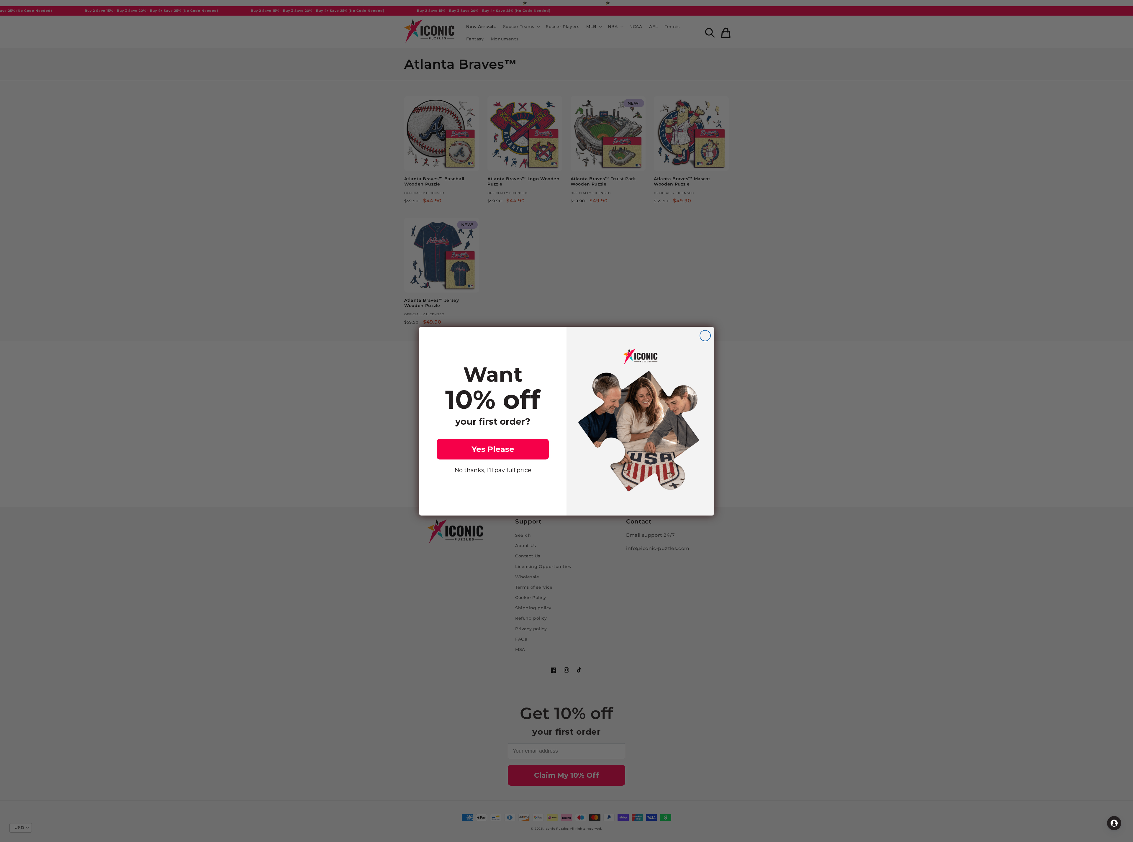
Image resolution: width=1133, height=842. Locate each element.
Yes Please (492, 449)
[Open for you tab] (1114, 823)
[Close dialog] (705, 335)
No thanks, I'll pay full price (492, 470)
